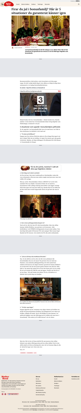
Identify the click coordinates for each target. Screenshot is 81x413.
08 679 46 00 (55, 410)
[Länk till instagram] (5, 394)
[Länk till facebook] (3, 394)
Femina (39, 402)
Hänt (28, 402)
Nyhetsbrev (38, 381)
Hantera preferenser (40, 388)
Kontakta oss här (75, 379)
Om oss (37, 379)
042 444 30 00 (34, 408)
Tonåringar (40, 4)
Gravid (17, 4)
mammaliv (27, 47)
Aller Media (35, 410)
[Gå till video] (59, 91)
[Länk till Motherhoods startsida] (8, 4)
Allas (46, 402)
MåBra (43, 402)
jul (35, 352)
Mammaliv (47, 4)
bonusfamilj (29, 352)
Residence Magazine (55, 402)
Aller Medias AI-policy (41, 392)
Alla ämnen (38, 383)
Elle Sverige (24, 402)
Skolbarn (33, 4)
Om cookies (38, 385)
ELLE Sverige (26, 406)
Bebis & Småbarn (25, 4)
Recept (49, 402)
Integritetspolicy (40, 390)
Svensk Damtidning (34, 402)
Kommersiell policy (40, 395)
